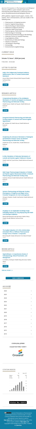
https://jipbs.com (8, 420)
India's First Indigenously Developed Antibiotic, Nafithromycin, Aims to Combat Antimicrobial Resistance (16, 74)
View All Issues (6, 270)
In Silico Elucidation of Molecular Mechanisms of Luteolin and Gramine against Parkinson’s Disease (17, 157)
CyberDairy (19, 425)
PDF (6, 85)
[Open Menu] (1, 1)
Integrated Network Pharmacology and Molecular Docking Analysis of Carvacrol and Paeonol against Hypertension (17, 119)
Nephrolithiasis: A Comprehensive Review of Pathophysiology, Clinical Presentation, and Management (15, 255)
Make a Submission (18, 278)
